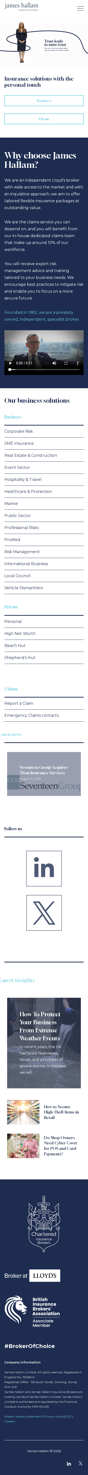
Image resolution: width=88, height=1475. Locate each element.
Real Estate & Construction (30, 455)
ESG (69, 1416)
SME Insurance (19, 443)
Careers (9, 1421)
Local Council (17, 575)
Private (11, 606)
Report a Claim (18, 703)
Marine (11, 503)
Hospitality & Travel (23, 479)
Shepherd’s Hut (19, 657)
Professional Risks (21, 527)
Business (13, 416)
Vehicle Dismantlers (23, 588)
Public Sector (17, 515)
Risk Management (22, 551)
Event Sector (17, 467)
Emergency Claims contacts (31, 715)
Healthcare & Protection (28, 491)
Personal (13, 621)
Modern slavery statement (22, 1416)
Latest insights (22, 980)
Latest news (15, 734)
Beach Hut (15, 645)
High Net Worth (20, 633)
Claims (11, 688)
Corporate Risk (18, 431)
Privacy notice (53, 1416)
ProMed (12, 539)
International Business (26, 563)
